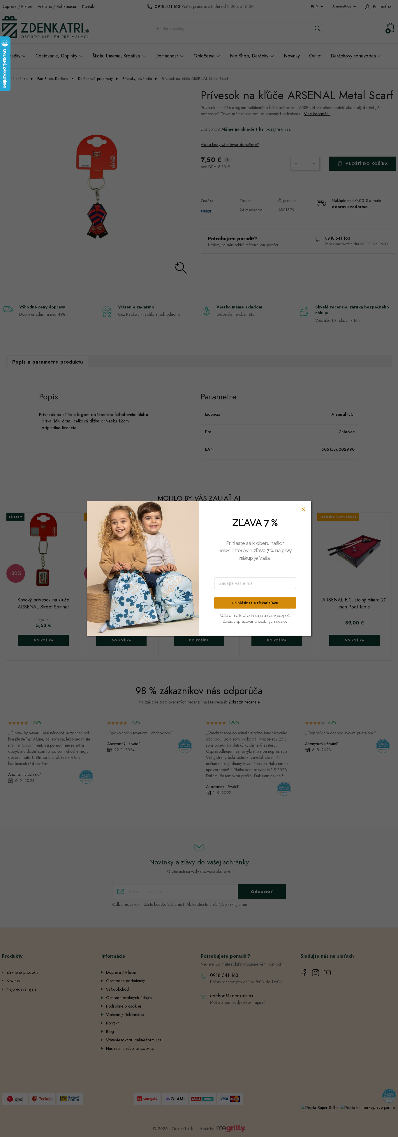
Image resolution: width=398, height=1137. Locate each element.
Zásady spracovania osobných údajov (255, 621)
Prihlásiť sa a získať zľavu (255, 603)
